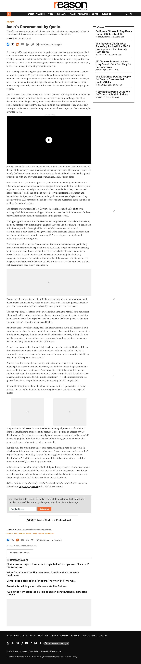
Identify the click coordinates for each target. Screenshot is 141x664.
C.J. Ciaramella (101, 85)
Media (94, 635)
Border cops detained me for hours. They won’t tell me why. (41, 580)
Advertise (64, 635)
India (35, 533)
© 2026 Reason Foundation (17, 651)
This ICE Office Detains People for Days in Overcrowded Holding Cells (113, 79)
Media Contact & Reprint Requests (21, 546)
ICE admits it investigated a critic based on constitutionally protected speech (47, 593)
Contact (85, 635)
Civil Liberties (19, 533)
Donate (95, 14)
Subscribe (107, 14)
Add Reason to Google (49, 44)
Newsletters (84, 14)
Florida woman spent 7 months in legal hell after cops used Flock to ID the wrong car (48, 565)
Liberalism (49, 533)
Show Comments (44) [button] (21, 552)
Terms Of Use (56, 651)
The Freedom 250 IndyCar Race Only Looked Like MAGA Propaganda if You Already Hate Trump (113, 48)
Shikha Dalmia (12, 38)
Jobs (47, 635)
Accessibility (33, 651)
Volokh (73, 14)
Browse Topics (20, 635)
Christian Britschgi (103, 37)
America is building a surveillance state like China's (37, 586)
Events (33, 635)
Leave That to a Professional (49, 520)
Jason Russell (101, 54)
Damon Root (100, 97)
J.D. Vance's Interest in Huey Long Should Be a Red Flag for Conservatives (113, 64)
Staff (40, 635)
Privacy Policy (45, 651)
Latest (31, 14)
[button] (132, 14)
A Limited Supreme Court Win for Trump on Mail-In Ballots (113, 93)
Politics (10, 22)
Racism (41, 533)
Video (51, 14)
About (9, 635)
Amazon (103, 635)
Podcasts (61, 14)
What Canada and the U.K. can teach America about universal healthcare (43, 574)
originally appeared (28, 486)
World (28, 533)
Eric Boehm (100, 70)
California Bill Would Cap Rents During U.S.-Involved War (114, 33)
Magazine (40, 14)
